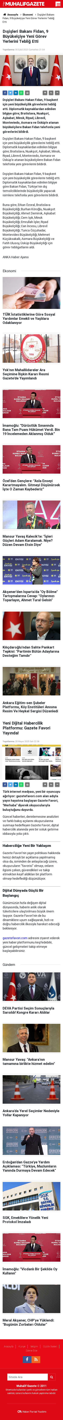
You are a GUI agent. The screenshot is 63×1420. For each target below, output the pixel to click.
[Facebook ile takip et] (27, 1359)
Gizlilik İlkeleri (50, 1346)
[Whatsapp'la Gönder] (21, 93)
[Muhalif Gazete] (24, 3)
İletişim (34, 1346)
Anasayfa (8, 1346)
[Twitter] (10, 93)
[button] (45, 93)
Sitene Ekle (31, 1350)
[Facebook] (5, 93)
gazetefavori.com (15, 938)
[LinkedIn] (15, 93)
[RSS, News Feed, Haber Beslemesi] (35, 1359)
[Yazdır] (27, 93)
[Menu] (58, 5)
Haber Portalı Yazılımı (34, 1411)
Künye (22, 1346)
